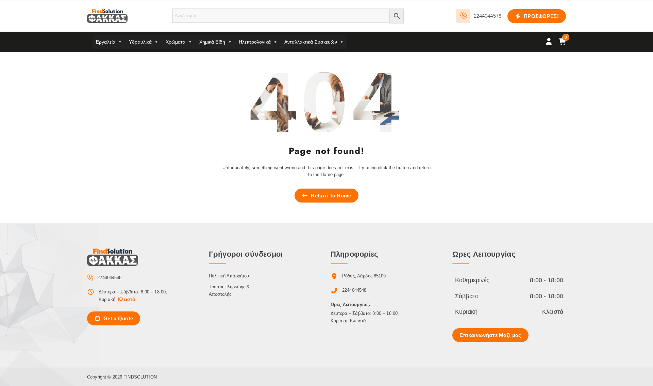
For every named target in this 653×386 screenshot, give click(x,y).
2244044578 (487, 16)
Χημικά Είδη (212, 42)
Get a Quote (117, 318)
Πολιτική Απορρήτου (229, 275)
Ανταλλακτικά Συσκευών (310, 42)
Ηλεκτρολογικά (255, 42)
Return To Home (330, 195)
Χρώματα (176, 42)
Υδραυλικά (140, 42)
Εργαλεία (105, 42)
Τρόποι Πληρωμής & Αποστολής (229, 290)
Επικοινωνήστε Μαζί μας (490, 335)
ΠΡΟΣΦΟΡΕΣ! (540, 16)
